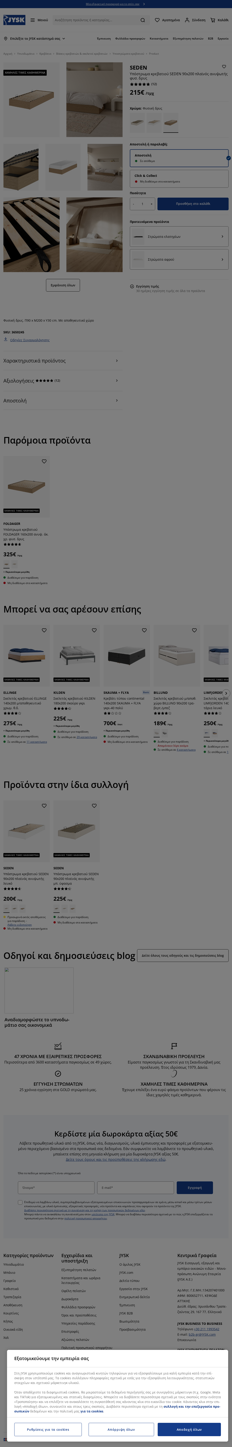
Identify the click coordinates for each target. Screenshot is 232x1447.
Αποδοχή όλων (189, 1429)
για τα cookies (91, 1411)
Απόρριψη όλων (121, 1429)
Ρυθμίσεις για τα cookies (48, 1429)
